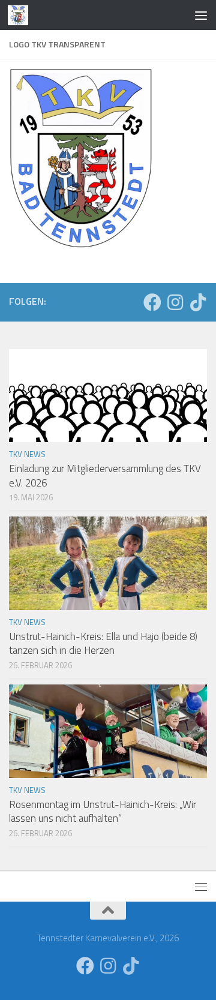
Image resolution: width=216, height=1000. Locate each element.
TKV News (27, 454)
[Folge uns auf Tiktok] (198, 302)
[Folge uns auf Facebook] (152, 302)
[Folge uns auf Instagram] (175, 302)
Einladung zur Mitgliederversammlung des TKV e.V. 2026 (105, 476)
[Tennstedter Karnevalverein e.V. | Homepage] (21, 15)
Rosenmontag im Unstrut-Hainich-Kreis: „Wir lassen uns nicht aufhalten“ (102, 812)
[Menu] (201, 15)
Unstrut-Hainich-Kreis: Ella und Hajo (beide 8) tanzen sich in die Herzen (103, 644)
